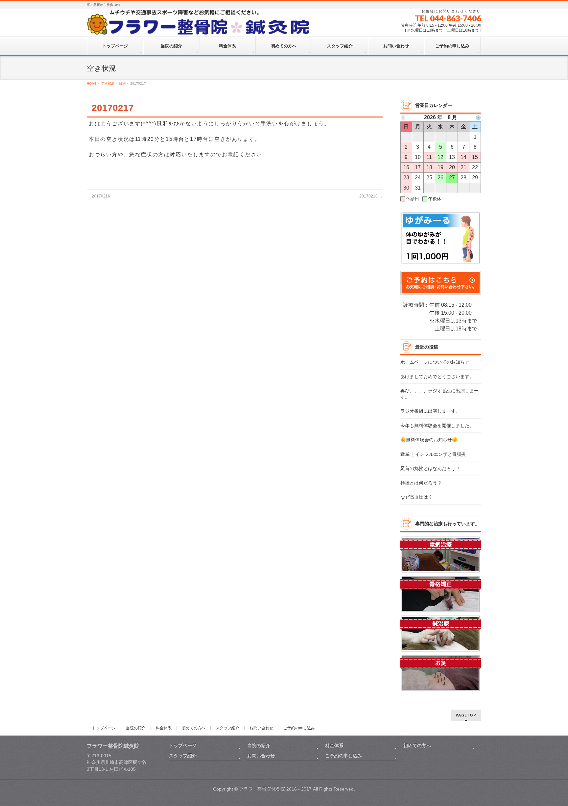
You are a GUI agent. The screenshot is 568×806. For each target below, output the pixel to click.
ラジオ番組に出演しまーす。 (430, 411)
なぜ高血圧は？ (416, 497)
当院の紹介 (136, 728)
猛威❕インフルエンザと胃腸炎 (433, 454)
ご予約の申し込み (299, 728)
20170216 (98, 196)
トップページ (104, 728)
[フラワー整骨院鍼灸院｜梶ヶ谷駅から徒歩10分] (199, 28)
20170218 (371, 196)
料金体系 (164, 728)
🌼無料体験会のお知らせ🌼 (429, 439)
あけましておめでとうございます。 (437, 376)
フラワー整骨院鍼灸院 (262, 789)
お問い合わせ (261, 728)
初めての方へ (193, 728)
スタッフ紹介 (227, 728)
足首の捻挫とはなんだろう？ (430, 468)
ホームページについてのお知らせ (434, 362)
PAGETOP (466, 715)
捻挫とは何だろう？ (421, 483)
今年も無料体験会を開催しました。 (437, 425)
